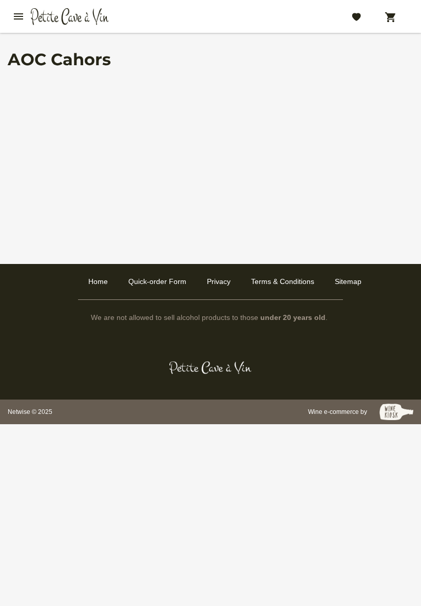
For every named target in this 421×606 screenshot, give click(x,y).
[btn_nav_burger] (18, 16)
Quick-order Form (157, 281)
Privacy (219, 281)
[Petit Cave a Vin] (210, 367)
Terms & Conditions (282, 281)
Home (98, 281)
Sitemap (348, 281)
